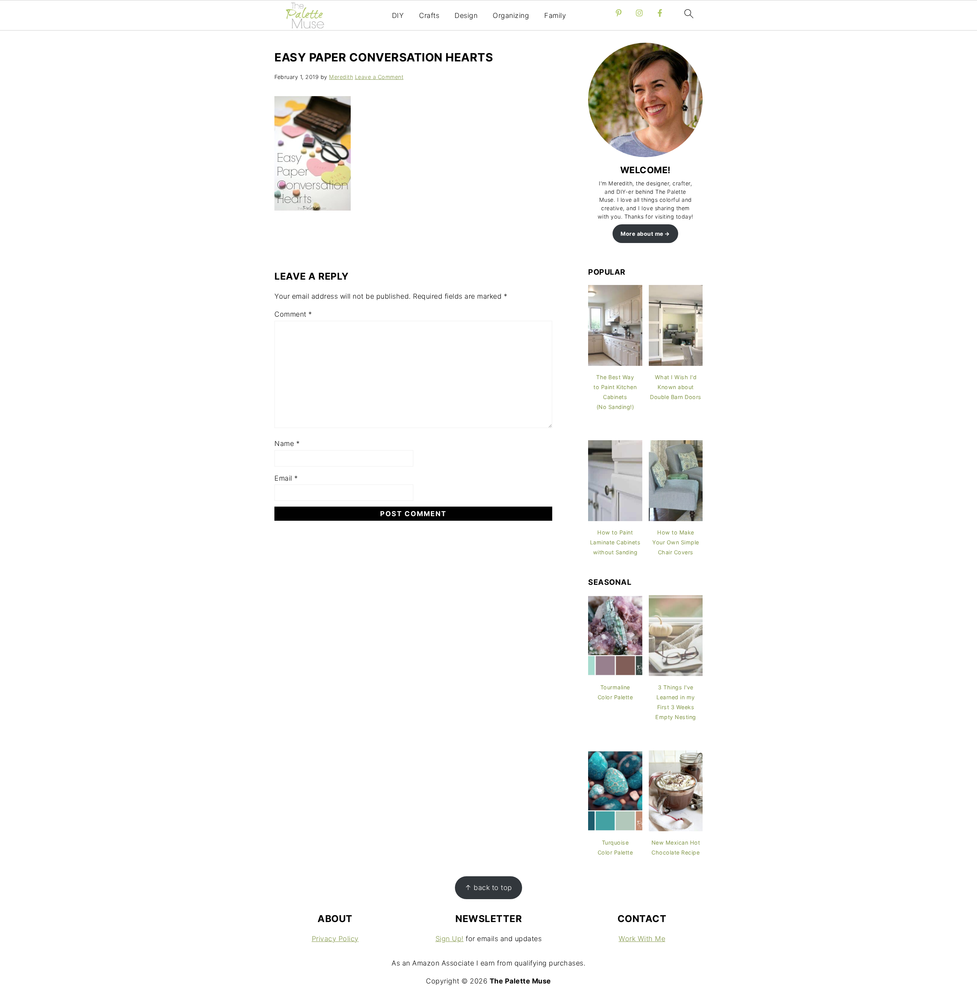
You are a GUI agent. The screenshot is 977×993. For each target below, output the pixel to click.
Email (286, 478)
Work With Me (642, 939)
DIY (398, 15)
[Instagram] (639, 13)
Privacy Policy (335, 939)
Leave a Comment (379, 77)
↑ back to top (488, 888)
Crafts (429, 15)
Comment (293, 314)
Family (555, 15)
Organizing (511, 15)
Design (466, 15)
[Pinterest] (618, 13)
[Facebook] (660, 13)
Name (287, 443)
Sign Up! (449, 939)
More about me (642, 233)
